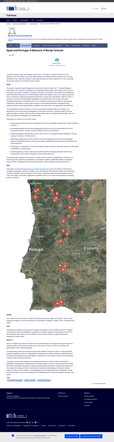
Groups (15, 20)
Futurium (11, 15)
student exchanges (30, 380)
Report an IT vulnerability (13, 425)
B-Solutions (36, 45)
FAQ (32, 20)
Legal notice (62, 425)
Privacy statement (89, 396)
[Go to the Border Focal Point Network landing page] (12, 34)
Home (10, 45)
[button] (10, 55)
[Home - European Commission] (18, 8)
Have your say (76, 45)
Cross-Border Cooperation (14, 380)
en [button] (105, 8)
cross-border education (44, 380)
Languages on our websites (30, 425)
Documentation (24, 20)
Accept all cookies (72, 436)
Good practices (33, 23)
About (8, 20)
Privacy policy (52, 425)
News (17, 45)
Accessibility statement (90, 399)
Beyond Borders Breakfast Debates (52, 45)
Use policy (40, 20)
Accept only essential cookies (91, 436)
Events (94, 45)
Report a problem (63, 396)
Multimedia (86, 45)
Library (67, 45)
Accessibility (71, 425)
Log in (96, 8)
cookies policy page (39, 435)
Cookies (43, 425)
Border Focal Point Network (20, 23)
